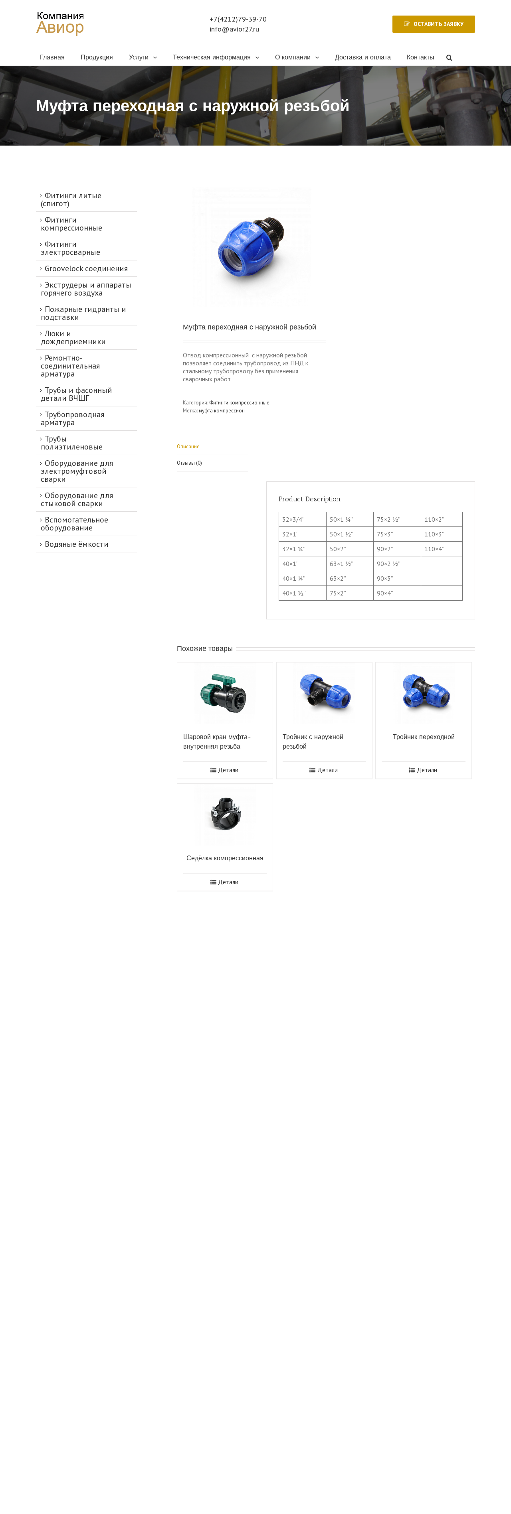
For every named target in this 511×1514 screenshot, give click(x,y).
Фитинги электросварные (70, 248)
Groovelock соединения (86, 268)
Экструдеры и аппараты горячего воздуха (86, 289)
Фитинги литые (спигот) (71, 199)
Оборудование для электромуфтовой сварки (77, 471)
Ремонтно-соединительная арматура (70, 366)
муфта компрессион (222, 410)
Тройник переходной (424, 737)
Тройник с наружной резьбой (313, 741)
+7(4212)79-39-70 (238, 19)
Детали (228, 770)
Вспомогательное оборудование (74, 524)
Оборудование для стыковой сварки (77, 499)
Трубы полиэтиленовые (72, 443)
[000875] (251, 247)
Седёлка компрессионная (224, 858)
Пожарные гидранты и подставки (83, 313)
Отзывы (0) (189, 462)
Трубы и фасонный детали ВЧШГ (76, 394)
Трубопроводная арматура (72, 418)
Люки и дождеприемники (73, 337)
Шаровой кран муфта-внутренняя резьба (217, 741)
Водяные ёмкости (77, 544)
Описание (188, 446)
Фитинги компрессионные (239, 402)
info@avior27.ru (234, 29)
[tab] (212, 447)
